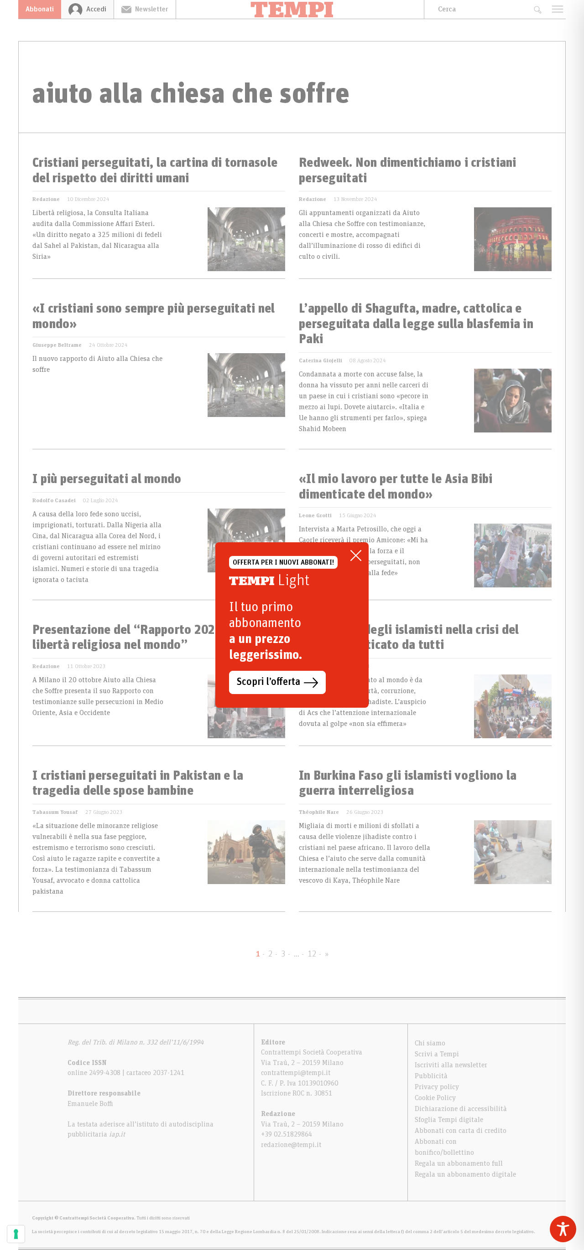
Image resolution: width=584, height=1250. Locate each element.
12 (312, 954)
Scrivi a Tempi (437, 1054)
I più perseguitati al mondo (107, 479)
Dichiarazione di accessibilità (461, 1108)
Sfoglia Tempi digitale (449, 1119)
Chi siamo (430, 1043)
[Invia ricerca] (537, 9)
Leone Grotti (315, 515)
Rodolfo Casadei (54, 500)
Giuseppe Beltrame (57, 345)
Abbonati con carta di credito (460, 1130)
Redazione (46, 199)
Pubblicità (431, 1076)
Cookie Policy (435, 1097)
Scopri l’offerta (268, 682)
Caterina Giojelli (320, 360)
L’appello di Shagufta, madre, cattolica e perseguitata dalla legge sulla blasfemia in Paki (416, 324)
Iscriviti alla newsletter (451, 1065)
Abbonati (40, 9)
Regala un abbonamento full (459, 1163)
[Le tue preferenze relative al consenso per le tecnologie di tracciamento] (16, 1234)
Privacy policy (437, 1087)
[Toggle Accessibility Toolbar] (563, 1229)
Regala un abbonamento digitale (465, 1174)
